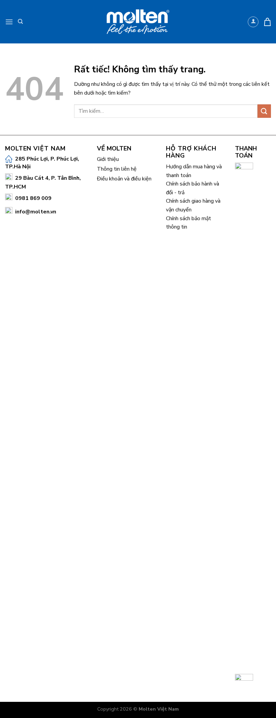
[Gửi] (264, 110)
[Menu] (9, 21)
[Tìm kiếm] (20, 21)
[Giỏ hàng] (267, 22)
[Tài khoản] (253, 21)
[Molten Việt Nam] (138, 21)
